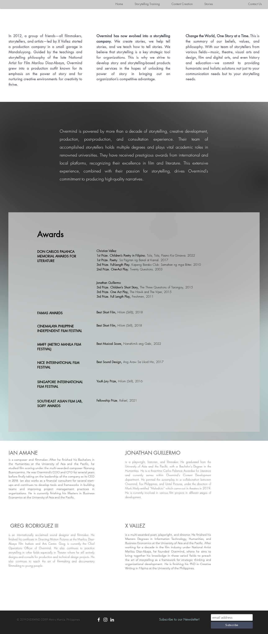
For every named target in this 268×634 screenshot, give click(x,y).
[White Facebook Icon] (98, 619)
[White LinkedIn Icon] (112, 619)
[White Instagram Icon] (105, 619)
